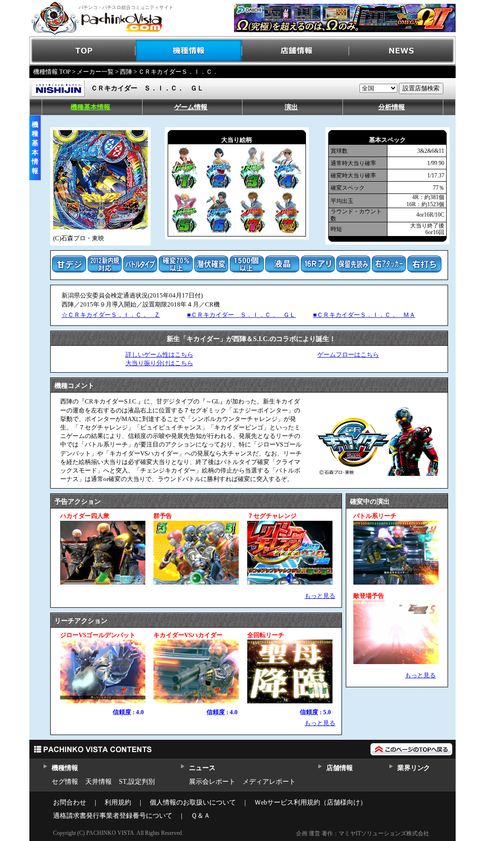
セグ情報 (65, 781)
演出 (291, 107)
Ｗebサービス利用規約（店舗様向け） (310, 802)
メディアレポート (269, 781)
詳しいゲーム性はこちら (159, 354)
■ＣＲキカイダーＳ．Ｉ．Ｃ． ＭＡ (364, 314)
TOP (82, 51)
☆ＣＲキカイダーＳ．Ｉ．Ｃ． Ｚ (111, 314)
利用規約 (118, 802)
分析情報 (391, 107)
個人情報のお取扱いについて (193, 802)
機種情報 (189, 51)
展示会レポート (212, 781)
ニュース (202, 767)
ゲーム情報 (190, 107)
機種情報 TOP (52, 71)
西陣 (126, 71)
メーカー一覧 (95, 71)
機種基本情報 (90, 107)
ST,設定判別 (137, 781)
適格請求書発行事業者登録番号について (112, 815)
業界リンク (413, 767)
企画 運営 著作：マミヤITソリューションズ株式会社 (362, 833)
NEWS (402, 51)
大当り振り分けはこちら (159, 363)
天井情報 (98, 781)
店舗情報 (295, 51)
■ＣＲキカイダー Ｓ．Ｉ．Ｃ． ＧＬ (241, 314)
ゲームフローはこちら (348, 354)
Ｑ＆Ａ (200, 815)
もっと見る (320, 595)
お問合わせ (69, 802)
